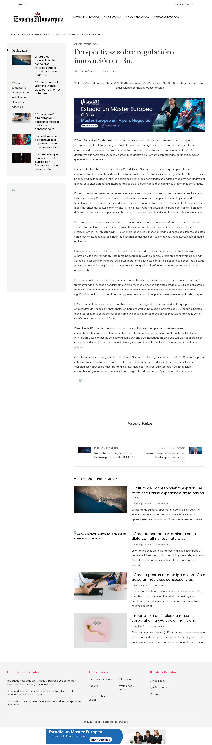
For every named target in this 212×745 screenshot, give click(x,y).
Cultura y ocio (126, 679)
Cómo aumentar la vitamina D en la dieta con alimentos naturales (164, 536)
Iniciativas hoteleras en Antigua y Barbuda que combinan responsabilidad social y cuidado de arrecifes (41, 682)
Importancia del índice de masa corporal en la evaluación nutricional (164, 618)
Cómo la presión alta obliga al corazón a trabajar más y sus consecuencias (168, 577)
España (93, 685)
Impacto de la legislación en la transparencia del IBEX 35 (114, 453)
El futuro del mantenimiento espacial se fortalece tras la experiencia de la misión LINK (168, 493)
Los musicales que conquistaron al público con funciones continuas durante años (48, 161)
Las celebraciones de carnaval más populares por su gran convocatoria (47, 141)
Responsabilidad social (99, 697)
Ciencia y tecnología (86, 44)
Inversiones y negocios (126, 687)
